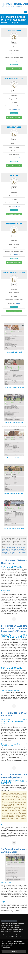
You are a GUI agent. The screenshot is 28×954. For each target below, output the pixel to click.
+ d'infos (14, 42)
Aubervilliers (5, 552)
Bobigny (8, 549)
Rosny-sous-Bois (11, 547)
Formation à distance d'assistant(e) (14, 936)
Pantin (19, 552)
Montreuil (13, 549)
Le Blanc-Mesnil (21, 549)
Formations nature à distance (11, 929)
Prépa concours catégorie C (11, 935)
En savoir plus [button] (6, 947)
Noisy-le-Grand (6, 550)
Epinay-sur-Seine (16, 554)
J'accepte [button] (14, 951)
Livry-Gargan (16, 550)
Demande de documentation (14, 69)
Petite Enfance (4, 923)
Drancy (9, 554)
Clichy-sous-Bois (13, 552)
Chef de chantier (12, 933)
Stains (23, 550)
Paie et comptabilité (13, 923)
